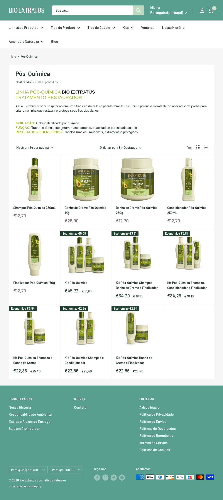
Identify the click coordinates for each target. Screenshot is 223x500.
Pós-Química (28, 56)
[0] (210, 10)
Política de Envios (152, 421)
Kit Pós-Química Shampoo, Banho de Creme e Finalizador (137, 285)
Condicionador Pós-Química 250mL (186, 210)
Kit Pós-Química (76, 283)
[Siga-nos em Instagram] (105, 477)
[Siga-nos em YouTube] (122, 477)
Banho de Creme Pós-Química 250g (136, 210)
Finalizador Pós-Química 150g (34, 283)
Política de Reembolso (156, 435)
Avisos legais (149, 407)
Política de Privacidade (156, 414)
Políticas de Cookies (154, 449)
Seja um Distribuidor (24, 428)
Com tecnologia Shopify (25, 486)
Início (12, 56)
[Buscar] (138, 10)
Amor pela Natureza (24, 41)
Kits (126, 27)
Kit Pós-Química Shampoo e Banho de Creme (32, 360)
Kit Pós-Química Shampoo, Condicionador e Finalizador (187, 285)
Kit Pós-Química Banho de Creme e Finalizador (134, 360)
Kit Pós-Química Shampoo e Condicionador (84, 360)
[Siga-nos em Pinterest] (114, 477)
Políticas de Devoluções (157, 428)
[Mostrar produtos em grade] (198, 147)
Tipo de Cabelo (99, 27)
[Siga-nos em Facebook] (97, 477)
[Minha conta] (202, 10)
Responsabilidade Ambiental (30, 414)
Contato (80, 407)
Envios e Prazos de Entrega (29, 421)
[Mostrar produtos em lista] (206, 147)
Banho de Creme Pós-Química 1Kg (85, 210)
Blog (54, 41)
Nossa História (173, 27)
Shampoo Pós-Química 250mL (34, 208)
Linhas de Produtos (23, 27)
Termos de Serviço (153, 442)
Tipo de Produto (63, 27)
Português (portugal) (24, 470)
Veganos (147, 27)
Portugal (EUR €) (62, 470)
